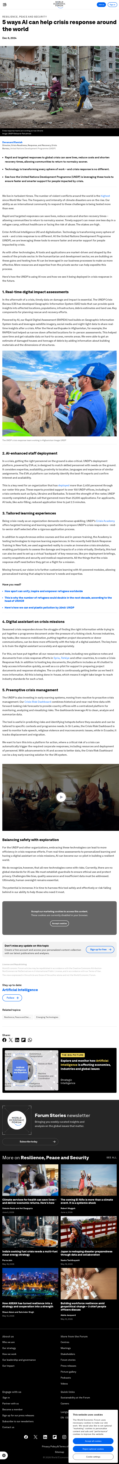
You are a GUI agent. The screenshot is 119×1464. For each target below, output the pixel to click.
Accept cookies (59, 923)
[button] (62, 797)
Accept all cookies (93, 1441)
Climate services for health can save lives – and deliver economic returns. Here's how (29, 1201)
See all (112, 1157)
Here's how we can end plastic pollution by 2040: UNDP (39, 607)
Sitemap (59, 1452)
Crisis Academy (105, 520)
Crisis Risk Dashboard (38, 701)
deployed (63, 485)
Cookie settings (93, 1457)
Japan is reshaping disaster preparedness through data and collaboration (86, 1253)
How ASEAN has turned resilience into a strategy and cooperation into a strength (27, 1305)
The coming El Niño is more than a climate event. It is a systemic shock (87, 1201)
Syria (57, 657)
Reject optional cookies (93, 1449)
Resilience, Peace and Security (24, 16)
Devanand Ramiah (12, 142)
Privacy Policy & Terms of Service (59, 1446)
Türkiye (65, 657)
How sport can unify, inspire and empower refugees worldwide (44, 591)
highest (105, 195)
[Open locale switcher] (4, 1455)
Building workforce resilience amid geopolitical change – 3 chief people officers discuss (83, 1306)
